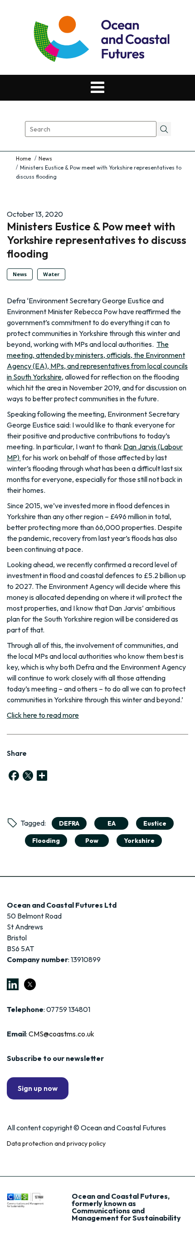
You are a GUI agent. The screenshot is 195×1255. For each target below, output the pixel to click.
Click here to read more (43, 715)
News (45, 158)
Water (51, 274)
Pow (91, 841)
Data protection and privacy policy (56, 1143)
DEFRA (69, 823)
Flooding (46, 841)
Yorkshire (139, 841)
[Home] (24, 158)
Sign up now (38, 1088)
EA (111, 823)
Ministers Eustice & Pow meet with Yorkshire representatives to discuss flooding (96, 239)
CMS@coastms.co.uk (61, 1033)
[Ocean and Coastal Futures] (101, 39)
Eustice (154, 823)
